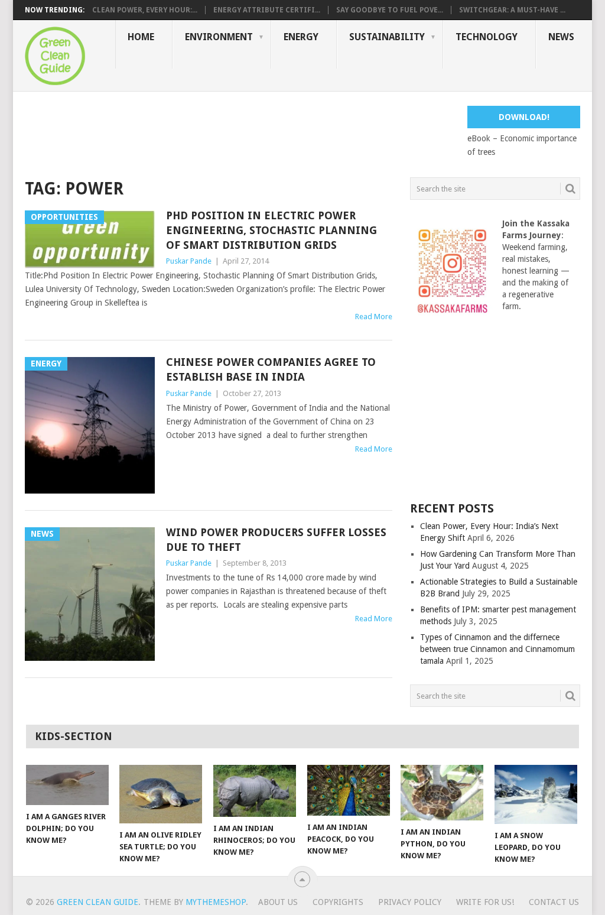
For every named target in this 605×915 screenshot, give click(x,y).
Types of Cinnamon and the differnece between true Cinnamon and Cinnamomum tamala (497, 649)
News (561, 37)
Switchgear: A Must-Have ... (512, 10)
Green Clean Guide (97, 902)
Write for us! (485, 902)
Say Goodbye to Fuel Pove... (389, 10)
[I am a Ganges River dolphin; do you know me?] (67, 785)
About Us (278, 902)
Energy (301, 37)
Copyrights (338, 902)
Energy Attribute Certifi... (266, 10)
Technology (487, 37)
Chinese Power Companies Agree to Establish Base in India (271, 369)
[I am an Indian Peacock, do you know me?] (348, 790)
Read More (373, 316)
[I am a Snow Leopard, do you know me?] (536, 794)
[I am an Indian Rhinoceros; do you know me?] (254, 791)
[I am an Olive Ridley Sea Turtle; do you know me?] (160, 794)
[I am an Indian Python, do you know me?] (442, 792)
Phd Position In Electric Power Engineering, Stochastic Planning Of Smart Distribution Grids (271, 230)
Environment (219, 37)
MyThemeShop (216, 902)
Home (141, 37)
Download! (524, 117)
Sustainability (387, 37)
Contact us (554, 902)
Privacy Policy (409, 902)
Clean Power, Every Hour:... (144, 10)
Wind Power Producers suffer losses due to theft (276, 539)
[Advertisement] (240, 132)
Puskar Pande (189, 261)
